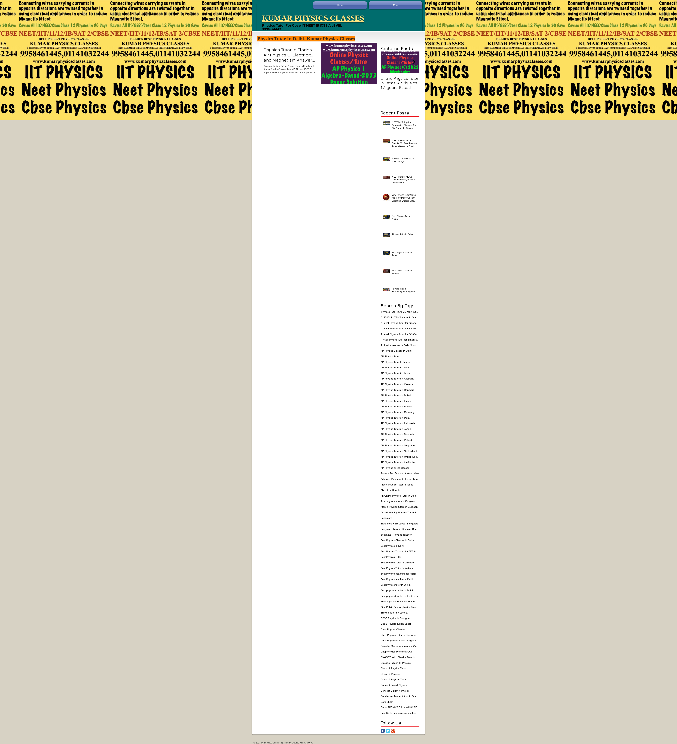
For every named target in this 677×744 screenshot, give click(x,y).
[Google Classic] (393, 731)
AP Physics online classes (395, 467)
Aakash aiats (412, 473)
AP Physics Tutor (390, 356)
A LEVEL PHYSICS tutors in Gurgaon (400, 317)
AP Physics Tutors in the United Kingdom (400, 462)
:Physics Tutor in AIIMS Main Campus (400, 311)
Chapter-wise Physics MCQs (396, 651)
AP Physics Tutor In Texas (395, 362)
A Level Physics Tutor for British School (400, 328)
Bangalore (386, 518)
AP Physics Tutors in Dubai (396, 395)
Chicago (385, 662)
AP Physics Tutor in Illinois (395, 373)
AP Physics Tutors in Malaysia (397, 434)
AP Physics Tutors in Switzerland (399, 451)
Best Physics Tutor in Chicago (397, 562)
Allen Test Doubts (390, 490)
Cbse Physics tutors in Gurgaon (398, 640)
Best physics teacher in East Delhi (399, 596)
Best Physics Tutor (391, 556)
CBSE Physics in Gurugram (396, 618)
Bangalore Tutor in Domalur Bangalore (400, 529)
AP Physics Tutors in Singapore (398, 445)
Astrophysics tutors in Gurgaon (398, 501)
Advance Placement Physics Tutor (400, 479)
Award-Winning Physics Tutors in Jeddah (400, 512)
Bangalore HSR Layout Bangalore (399, 523)
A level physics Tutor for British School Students (400, 339)
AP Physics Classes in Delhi (396, 350)
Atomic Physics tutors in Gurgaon (399, 506)
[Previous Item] (386, 62)
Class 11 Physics (401, 662)
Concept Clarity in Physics (395, 690)
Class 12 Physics (390, 674)
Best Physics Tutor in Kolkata (397, 568)
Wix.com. (308, 743)
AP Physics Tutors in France (396, 406)
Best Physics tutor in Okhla (395, 584)
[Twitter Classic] (388, 731)
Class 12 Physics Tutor (393, 679)
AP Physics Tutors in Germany (397, 412)
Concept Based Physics (394, 685)
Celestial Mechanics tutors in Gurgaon (400, 646)
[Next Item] (413, 62)
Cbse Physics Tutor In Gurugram (399, 635)
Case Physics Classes (393, 629)
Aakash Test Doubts (392, 473)
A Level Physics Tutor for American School (400, 322)
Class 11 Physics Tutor (393, 668)
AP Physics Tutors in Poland (396, 440)
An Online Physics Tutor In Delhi (398, 495)
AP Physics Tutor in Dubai (395, 367)
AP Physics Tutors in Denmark (397, 389)
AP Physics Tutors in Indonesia (398, 423)
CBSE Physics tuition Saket (396, 623)
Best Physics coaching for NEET (398, 573)
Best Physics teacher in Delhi (397, 579)
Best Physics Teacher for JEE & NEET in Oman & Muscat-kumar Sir (400, 551)
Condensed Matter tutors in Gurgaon (400, 696)
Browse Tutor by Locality (394, 612)
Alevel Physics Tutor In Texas (397, 484)
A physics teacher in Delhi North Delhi (400, 345)
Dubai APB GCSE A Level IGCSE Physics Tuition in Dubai (400, 707)
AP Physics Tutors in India (395, 417)
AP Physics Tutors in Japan (396, 428)
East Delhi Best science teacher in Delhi (400, 713)
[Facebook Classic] (383, 731)
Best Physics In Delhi (392, 545)
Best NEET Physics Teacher (396, 534)
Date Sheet (387, 701)
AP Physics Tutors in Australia (397, 378)
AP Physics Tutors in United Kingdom (400, 456)
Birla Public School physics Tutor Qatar (400, 607)
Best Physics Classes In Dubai (397, 540)
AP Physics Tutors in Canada (397, 384)
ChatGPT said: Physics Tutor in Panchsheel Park (400, 657)
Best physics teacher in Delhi (397, 590)
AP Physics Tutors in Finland (396, 401)
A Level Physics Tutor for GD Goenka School (400, 334)
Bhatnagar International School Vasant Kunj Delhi (400, 601)
